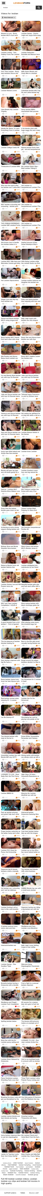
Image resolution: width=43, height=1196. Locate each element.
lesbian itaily (35, 1169)
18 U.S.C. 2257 (34, 1193)
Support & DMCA (10, 1193)
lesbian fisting (35, 1173)
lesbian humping (16, 1171)
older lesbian (18, 1163)
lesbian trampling (25, 1165)
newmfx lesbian (21, 1175)
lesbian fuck (9, 1167)
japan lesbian (13, 1169)
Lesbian (21, 3)
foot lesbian (20, 1167)
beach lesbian (29, 1163)
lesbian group (33, 1175)
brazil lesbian (37, 1165)
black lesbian (8, 1175)
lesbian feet (4, 1171)
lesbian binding (30, 1171)
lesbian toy (12, 1173)
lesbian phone (7, 1163)
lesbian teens (23, 1173)
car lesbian (29, 1167)
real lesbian (12, 1165)
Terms (22, 1193)
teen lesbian (24, 1169)
